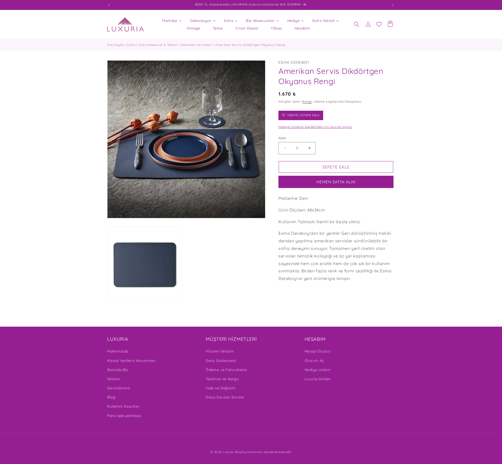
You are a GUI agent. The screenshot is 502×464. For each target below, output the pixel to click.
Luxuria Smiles (318, 379)
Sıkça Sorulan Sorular (225, 397)
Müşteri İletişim (220, 351)
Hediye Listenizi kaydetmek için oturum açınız (315, 127)
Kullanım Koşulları (123, 406)
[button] (170, 20)
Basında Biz (117, 369)
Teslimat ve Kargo (222, 379)
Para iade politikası (124, 415)
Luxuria (228, 452)
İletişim (114, 379)
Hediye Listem (318, 369)
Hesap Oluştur (318, 351)
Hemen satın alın (336, 181)
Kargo (307, 101)
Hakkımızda (117, 351)
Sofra (131, 45)
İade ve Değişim (220, 388)
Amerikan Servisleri (196, 45)
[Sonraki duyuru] (393, 5)
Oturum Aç (314, 360)
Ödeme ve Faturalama (226, 369)
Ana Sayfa (115, 45)
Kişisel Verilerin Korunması (131, 360)
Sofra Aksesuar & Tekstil (157, 45)
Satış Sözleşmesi (221, 360)
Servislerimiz (118, 388)
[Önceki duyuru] (109, 5)
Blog (111, 397)
